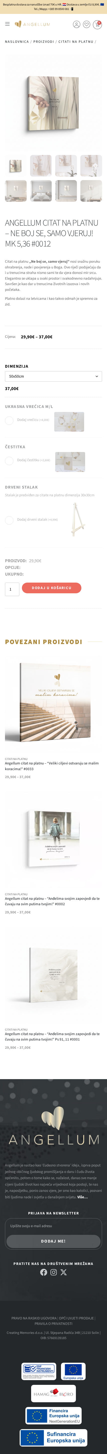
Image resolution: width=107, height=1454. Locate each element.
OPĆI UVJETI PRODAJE (76, 1318)
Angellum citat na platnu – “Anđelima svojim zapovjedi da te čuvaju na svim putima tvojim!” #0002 (52, 901)
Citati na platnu (76, 41)
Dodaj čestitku (33, 460)
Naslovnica (17, 41)
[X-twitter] (63, 1272)
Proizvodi (43, 41)
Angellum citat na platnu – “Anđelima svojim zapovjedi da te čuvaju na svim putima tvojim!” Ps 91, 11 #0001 (52, 1036)
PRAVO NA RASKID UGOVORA (33, 1318)
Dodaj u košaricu (51, 588)
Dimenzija (17, 366)
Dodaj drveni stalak (37, 520)
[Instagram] (53, 1272)
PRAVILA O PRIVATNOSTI (53, 1323)
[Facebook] (43, 1272)
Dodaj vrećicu (33, 420)
